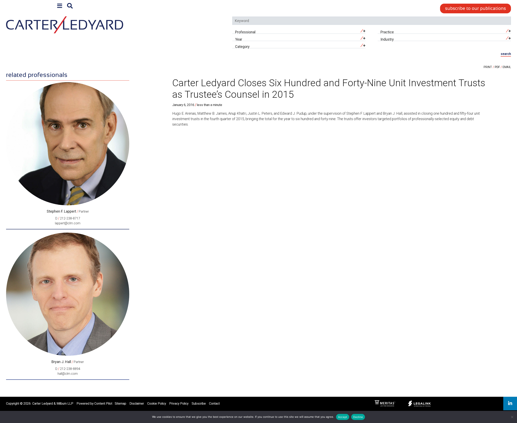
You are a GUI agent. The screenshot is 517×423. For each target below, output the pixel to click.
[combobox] (299, 31)
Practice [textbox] (387, 32)
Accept (342, 417)
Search (506, 54)
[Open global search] (69, 6)
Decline (358, 417)
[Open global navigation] (60, 6)
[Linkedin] (510, 403)
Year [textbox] (238, 39)
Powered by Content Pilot (94, 403)
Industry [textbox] (387, 39)
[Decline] (512, 417)
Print (488, 67)
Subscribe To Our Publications (475, 8)
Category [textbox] (242, 46)
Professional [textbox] (245, 32)
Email (507, 67)
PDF (497, 67)
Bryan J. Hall (61, 362)
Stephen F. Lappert (61, 211)
